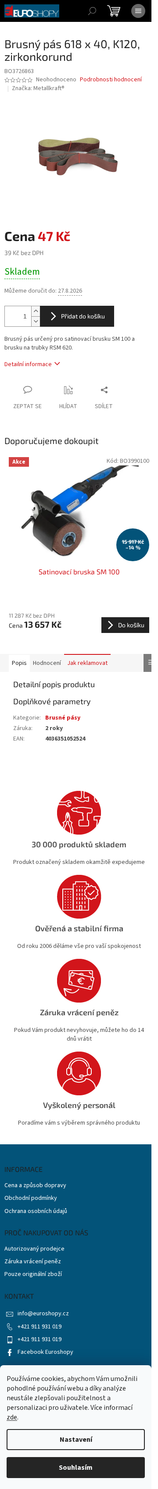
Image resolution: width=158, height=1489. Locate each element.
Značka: (38, 88)
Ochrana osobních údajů (35, 1211)
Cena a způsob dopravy (35, 1185)
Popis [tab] (19, 663)
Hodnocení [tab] (47, 663)
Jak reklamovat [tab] (87, 663)
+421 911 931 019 (39, 1326)
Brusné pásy (62, 717)
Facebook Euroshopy (45, 1352)
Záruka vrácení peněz (32, 1262)
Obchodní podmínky (30, 1198)
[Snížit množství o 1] (35, 321)
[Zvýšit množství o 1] (35, 311)
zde (12, 1417)
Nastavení (76, 1439)
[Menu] (138, 11)
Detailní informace (28, 364)
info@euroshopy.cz (43, 1313)
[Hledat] (92, 11)
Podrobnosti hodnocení (111, 80)
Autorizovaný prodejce (34, 1249)
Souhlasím (76, 1467)
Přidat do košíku (83, 316)
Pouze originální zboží (33, 1274)
